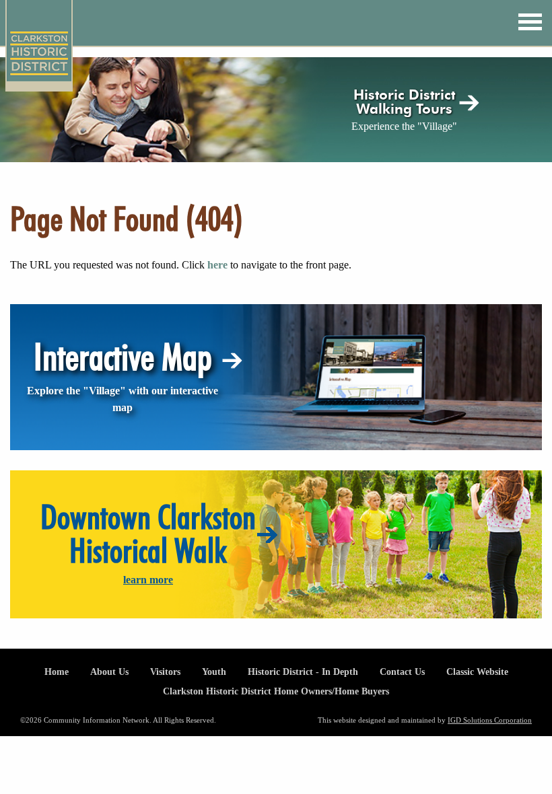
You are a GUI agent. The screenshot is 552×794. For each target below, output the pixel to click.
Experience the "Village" (404, 126)
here (217, 264)
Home (56, 671)
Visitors (165, 671)
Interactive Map (123, 357)
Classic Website (477, 671)
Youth (214, 671)
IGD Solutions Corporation (490, 720)
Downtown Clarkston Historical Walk (148, 534)
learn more (148, 579)
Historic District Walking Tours (404, 101)
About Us (109, 671)
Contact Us (402, 671)
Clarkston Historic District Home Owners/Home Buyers (276, 691)
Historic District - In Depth (303, 671)
